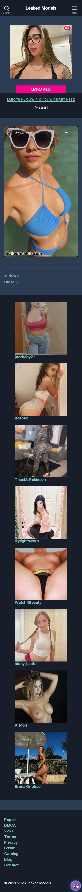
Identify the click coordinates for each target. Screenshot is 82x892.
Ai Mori (21, 725)
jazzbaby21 (25, 357)
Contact (11, 865)
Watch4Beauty (28, 602)
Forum (10, 848)
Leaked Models (41, 8)
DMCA (10, 825)
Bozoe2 (21, 418)
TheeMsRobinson (30, 479)
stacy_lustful (26, 663)
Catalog (11, 853)
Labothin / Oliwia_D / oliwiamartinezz (41, 99)
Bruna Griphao (28, 786)
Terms (10, 836)
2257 (8, 831)
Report (10, 819)
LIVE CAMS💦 (41, 89)
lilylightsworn (27, 541)
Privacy (11, 842)
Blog (8, 859)
